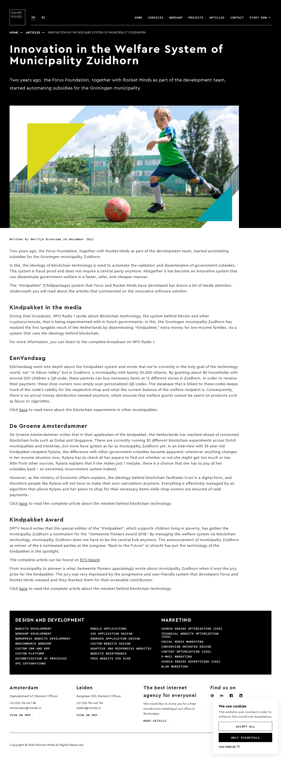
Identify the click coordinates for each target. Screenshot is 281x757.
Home (14, 32)
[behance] (222, 696)
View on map (20, 715)
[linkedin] (241, 696)
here (23, 410)
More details (154, 721)
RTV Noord (90, 560)
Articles (33, 32)
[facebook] (231, 696)
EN (33, 17)
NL (43, 17)
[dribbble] (212, 696)
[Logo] (17, 17)
